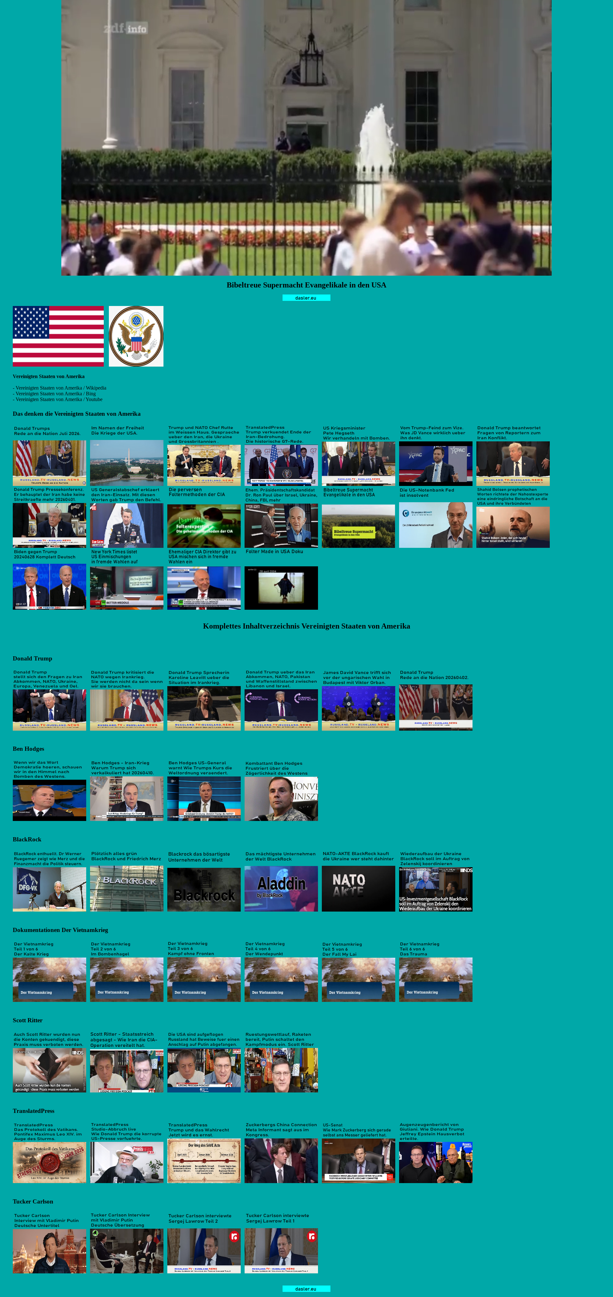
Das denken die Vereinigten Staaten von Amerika (77, 413)
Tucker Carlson (33, 1201)
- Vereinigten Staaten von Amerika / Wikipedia (59, 388)
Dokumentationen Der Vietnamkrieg (60, 930)
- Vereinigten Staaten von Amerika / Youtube (57, 399)
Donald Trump (32, 658)
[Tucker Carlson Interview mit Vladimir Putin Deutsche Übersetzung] (126, 1271)
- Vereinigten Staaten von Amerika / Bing (54, 393)
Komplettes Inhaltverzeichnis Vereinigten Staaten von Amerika (306, 626)
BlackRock (27, 839)
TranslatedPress (33, 1110)
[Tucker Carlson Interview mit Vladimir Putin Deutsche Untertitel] (49, 1271)
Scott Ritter (27, 1020)
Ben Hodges (28, 748)
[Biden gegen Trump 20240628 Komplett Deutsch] (49, 608)
